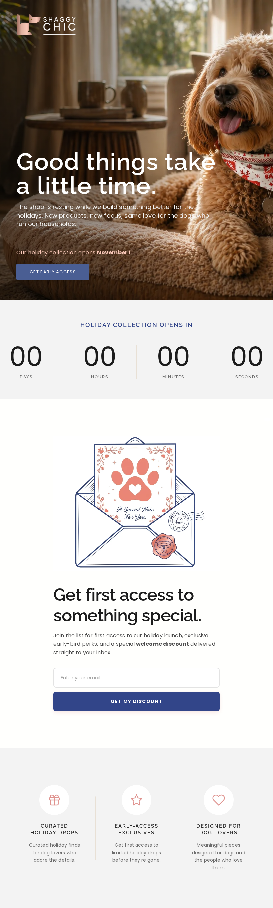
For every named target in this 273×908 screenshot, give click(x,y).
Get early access (53, 272)
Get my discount (137, 701)
